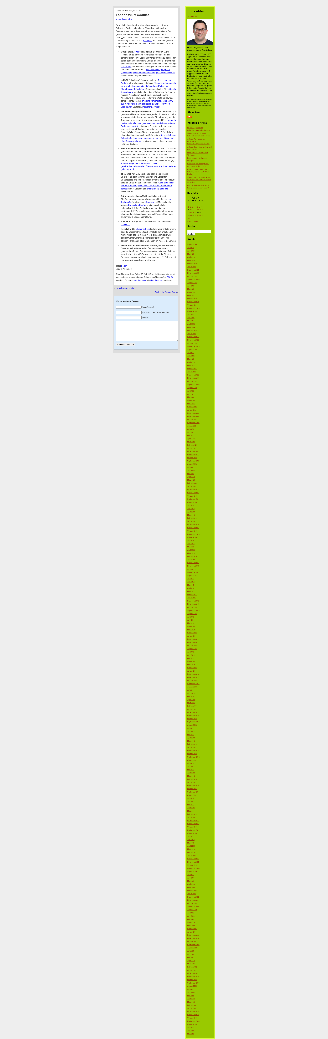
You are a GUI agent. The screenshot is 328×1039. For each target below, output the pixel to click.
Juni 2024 (190, 317)
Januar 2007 (191, 970)
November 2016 (193, 604)
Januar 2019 (191, 521)
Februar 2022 (192, 406)
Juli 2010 (190, 836)
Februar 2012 (192, 779)
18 (193, 212)
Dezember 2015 (193, 639)
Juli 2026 (190, 247)
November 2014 (193, 677)
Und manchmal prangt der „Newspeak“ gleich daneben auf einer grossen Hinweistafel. (148, 71)
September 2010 (193, 830)
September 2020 (193, 461)
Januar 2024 (191, 333)
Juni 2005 (190, 1030)
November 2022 (193, 378)
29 (202, 215)
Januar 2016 (191, 636)
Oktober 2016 (192, 607)
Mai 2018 (190, 547)
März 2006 (191, 1002)
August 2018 (192, 537)
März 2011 (191, 811)
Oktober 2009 (192, 865)
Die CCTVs (126, 66)
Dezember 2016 (193, 601)
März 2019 (191, 515)
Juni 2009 (190, 878)
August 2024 (192, 311)
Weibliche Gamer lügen (166, 292)
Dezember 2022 (193, 375)
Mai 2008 (190, 919)
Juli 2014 (190, 690)
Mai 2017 (190, 585)
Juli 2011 (190, 798)
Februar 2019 (192, 518)
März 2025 (191, 295)
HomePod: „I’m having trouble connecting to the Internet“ (198, 164)
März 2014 (191, 702)
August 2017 (192, 575)
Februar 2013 (192, 744)
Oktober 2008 (192, 903)
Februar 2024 (192, 330)
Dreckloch (125, 224)
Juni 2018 (190, 543)
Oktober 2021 (192, 419)
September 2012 (193, 757)
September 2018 (193, 534)
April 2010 (191, 846)
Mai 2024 (190, 321)
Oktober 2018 (192, 531)
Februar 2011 (192, 814)
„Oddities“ (147, 40)
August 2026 (192, 244)
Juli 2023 (190, 352)
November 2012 (193, 750)
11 (193, 209)
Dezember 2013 (193, 712)
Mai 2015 (190, 658)
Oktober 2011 (192, 788)
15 (202, 209)
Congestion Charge (137, 204)
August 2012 (192, 760)
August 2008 (192, 909)
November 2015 (193, 642)
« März (189, 221)
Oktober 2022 (192, 381)
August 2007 (192, 948)
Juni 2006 (190, 992)
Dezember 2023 (193, 336)
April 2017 (191, 588)
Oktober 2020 (192, 457)
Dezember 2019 (193, 489)
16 (188, 212)
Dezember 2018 (193, 524)
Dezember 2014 (193, 674)
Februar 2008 (192, 928)
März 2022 (191, 403)
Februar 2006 (192, 1005)
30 (188, 218)
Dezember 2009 (193, 858)
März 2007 (191, 964)
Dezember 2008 (193, 897)
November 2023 (193, 340)
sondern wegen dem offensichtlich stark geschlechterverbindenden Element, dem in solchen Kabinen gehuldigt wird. (148, 166)
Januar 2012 (191, 782)
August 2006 (192, 986)
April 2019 (191, 512)
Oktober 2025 (192, 276)
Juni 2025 (190, 286)
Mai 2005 (190, 1033)
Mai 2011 (190, 804)
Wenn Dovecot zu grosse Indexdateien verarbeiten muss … (199, 134)
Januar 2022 (191, 410)
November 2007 (193, 938)
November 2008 (193, 900)
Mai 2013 (190, 734)
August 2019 (192, 502)
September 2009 (193, 868)
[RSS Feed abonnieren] (189, 117)
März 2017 (191, 591)
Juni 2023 (190, 355)
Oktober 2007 (192, 941)
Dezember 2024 (193, 301)
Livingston (149, 201)
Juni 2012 (190, 766)
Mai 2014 (190, 696)
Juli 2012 (190, 763)
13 (198, 209)
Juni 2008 (190, 916)
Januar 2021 (191, 448)
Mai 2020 (190, 473)
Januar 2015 (191, 671)
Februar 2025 (192, 298)
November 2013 (193, 715)
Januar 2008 (191, 932)
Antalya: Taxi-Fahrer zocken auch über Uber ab (199, 148)
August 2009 (192, 871)
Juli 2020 (190, 467)
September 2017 (193, 572)
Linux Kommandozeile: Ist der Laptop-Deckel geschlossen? (198, 186)
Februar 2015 (192, 667)
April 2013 (191, 738)
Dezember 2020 (193, 451)
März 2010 (191, 849)
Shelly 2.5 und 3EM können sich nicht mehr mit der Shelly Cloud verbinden (199, 179)
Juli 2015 (190, 652)
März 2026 (191, 260)
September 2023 (193, 346)
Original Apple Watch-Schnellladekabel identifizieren (198, 128)
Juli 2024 (190, 314)
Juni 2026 (190, 251)
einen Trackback (156, 280)
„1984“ (136, 51)
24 (191, 215)
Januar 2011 (191, 817)
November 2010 (193, 823)
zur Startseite (192, 16)
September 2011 (193, 792)
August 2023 (192, 349)
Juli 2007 (190, 951)
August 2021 (192, 426)
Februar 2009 (192, 890)
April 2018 (191, 550)
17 (191, 212)
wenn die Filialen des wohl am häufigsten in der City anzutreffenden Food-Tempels (147, 185)
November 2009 (193, 862)
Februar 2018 (192, 556)
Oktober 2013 (192, 718)
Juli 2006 (190, 989)
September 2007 (193, 944)
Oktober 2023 (192, 343)
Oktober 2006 (192, 979)
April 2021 (191, 438)
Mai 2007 (190, 957)
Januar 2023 (191, 372)
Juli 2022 (190, 391)
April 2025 (191, 292)
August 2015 (192, 648)
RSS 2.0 (170, 277)
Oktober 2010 (192, 827)
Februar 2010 (192, 852)
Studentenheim (143, 228)
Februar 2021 (192, 445)
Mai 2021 (190, 435)
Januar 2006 (191, 1008)
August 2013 (192, 725)
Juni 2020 (190, 470)
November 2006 (193, 976)
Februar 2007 (192, 967)
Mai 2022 (190, 397)
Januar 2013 (191, 747)
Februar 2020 (192, 483)
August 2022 (192, 387)
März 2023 (191, 365)
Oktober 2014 (192, 680)
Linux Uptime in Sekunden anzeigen (197, 159)
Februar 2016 (192, 632)
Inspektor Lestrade (150, 106)
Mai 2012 (190, 769)
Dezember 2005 (193, 1011)
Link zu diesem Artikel (124, 19)
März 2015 (191, 664)
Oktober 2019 (192, 496)
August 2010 (192, 833)
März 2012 (191, 776)
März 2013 (191, 741)
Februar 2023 (192, 368)
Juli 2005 (190, 1027)
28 (200, 215)
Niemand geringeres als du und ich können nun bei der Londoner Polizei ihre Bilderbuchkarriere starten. (148, 85)
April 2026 (191, 257)
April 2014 (191, 699)
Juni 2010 (190, 839)
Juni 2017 (190, 581)
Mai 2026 (190, 254)
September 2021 (193, 422)
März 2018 (191, 553)
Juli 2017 (190, 578)
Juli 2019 (190, 505)
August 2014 (192, 687)
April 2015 (191, 661)
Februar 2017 (192, 594)
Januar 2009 (191, 893)
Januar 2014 (191, 709)
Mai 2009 (190, 881)
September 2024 (193, 308)
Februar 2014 (192, 706)
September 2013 (193, 722)
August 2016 (192, 613)
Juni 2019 (190, 508)
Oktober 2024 (192, 305)
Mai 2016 (190, 623)
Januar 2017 (191, 597)
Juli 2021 (190, 429)
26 (195, 215)
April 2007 (191, 960)
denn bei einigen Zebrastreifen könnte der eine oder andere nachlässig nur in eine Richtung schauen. (148, 137)
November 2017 (193, 566)
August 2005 (192, 1024)
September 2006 (193, 983)
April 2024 (191, 324)
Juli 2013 (190, 728)
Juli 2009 (190, 874)
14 (200, 209)
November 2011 (193, 785)
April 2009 (191, 884)
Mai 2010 (190, 843)
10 (191, 209)
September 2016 (193, 610)
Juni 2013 (190, 731)
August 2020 (192, 464)
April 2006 (191, 998)
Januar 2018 (191, 559)
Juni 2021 (190, 432)
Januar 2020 (191, 486)
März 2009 (191, 887)
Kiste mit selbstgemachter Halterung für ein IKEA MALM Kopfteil (198, 171)
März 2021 (191, 441)
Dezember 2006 (193, 973)
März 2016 (191, 629)
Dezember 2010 (193, 820)
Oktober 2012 (192, 753)
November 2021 (193, 416)
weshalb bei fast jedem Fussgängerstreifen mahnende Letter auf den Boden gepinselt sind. (148, 123)
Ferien (124, 265)
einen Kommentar (139, 280)
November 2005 (193, 1014)
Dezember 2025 (193, 270)
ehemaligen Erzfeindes (157, 188)
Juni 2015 (190, 655)
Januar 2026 (191, 266)
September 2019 (193, 499)
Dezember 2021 (193, 413)
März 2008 (191, 925)
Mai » (196, 221)
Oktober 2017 (192, 569)
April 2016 (191, 626)
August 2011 (192, 795)
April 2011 (191, 807)
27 (198, 215)
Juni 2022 (190, 394)
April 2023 (191, 362)
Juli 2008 (190, 913)
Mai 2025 (190, 289)
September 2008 (193, 906)
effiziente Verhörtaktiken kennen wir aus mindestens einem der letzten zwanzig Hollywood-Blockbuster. (147, 103)
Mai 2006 (190, 995)
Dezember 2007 (193, 935)
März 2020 (191, 480)
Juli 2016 (190, 617)
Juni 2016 (190, 620)
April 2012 (191, 772)
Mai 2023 (190, 359)
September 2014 (193, 683)
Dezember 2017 (193, 562)
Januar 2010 (191, 855)
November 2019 (193, 492)
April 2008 (191, 922)
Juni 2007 (190, 954)
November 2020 (193, 454)
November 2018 (193, 527)
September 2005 (193, 1021)
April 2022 (191, 400)
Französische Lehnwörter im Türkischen (197, 153)
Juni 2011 (190, 801)
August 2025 (192, 282)
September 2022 (193, 384)
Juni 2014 (190, 693)
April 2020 (191, 476)
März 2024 (191, 327)
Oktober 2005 (192, 1018)
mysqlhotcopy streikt (125, 288)
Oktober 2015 (192, 645)
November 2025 (193, 273)
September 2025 (193, 279)
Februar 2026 (192, 263)
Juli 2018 (190, 540)
